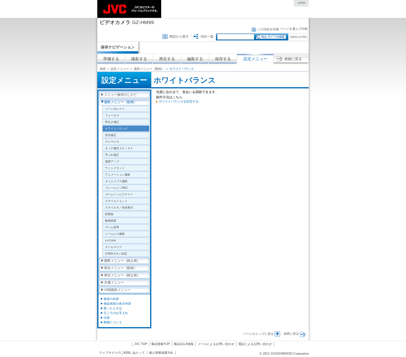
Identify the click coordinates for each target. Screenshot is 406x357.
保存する (223, 59)
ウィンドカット (115, 167)
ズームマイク (113, 246)
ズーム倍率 (112, 227)
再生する (167, 59)
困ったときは (113, 308)
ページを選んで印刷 (294, 29)
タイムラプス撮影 (116, 181)
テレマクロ (112, 141)
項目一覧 (207, 36)
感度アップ (112, 161)
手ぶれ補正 (112, 154)
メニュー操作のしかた (120, 95)
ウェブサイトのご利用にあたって (122, 352)
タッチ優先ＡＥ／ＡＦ (119, 148)
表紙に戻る (293, 59)
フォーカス (112, 115)
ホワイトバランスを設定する (179, 101)
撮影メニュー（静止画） (122, 261)
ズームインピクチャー (119, 194)
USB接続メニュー (117, 290)
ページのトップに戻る (258, 334)
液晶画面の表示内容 (117, 303)
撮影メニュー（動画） (149, 69)
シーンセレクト (115, 108)
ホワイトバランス (116, 128)
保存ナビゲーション (118, 47)
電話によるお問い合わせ (255, 344)
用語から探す (179, 36)
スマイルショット (116, 200)
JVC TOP (140, 344)
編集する (195, 59)
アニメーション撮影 (117, 174)
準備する (111, 59)
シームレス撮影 (115, 233)
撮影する (139, 59)
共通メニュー (114, 282)
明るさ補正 (112, 121)
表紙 (103, 69)
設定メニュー (120, 69)
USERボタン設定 (116, 253)
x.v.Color (110, 240)
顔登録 (109, 214)
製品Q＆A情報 (184, 344)
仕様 (107, 317)
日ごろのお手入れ (116, 313)
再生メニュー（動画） (120, 268)
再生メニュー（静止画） (122, 275)
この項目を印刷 (268, 29)
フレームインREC (116, 187)
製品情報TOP (160, 344)
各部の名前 (111, 299)
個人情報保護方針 (161, 352)
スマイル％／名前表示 (119, 207)
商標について (113, 322)
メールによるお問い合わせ (216, 344)
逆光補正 (110, 135)
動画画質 (110, 220)
